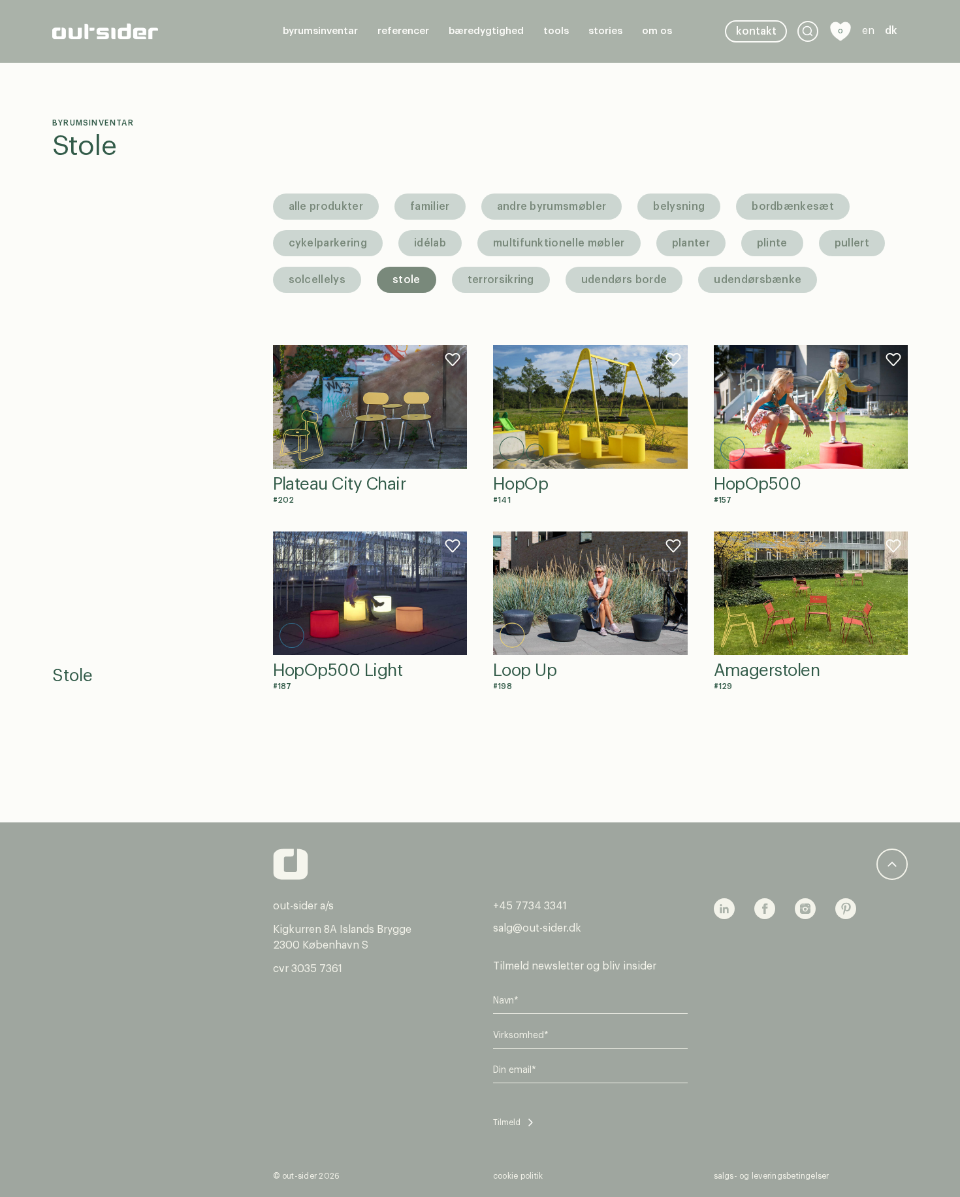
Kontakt (756, 31)
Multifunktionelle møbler (559, 243)
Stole (84, 146)
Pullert (852, 243)
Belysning (679, 206)
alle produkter (326, 206)
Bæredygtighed (486, 31)
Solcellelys (317, 280)
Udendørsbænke (757, 280)
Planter (691, 243)
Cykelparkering (328, 243)
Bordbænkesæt (793, 206)
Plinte (772, 243)
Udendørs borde (624, 280)
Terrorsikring (501, 280)
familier (430, 206)
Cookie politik (518, 1176)
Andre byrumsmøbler (552, 206)
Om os (657, 31)
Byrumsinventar (320, 31)
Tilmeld (506, 1122)
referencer (403, 31)
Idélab (430, 243)
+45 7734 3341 (530, 906)
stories (605, 31)
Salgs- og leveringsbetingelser (771, 1176)
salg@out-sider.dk (537, 928)
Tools (556, 31)
